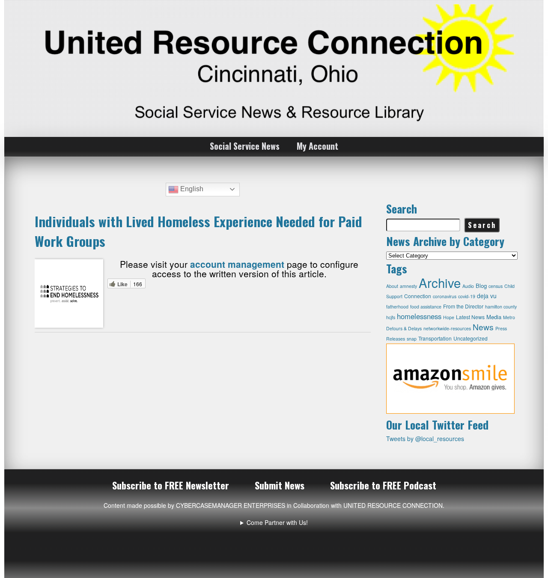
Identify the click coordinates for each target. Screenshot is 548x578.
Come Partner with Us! (277, 522)
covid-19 (466, 296)
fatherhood (397, 306)
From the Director (463, 306)
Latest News (470, 316)
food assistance (425, 306)
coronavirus (444, 296)
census (495, 286)
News (483, 326)
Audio (468, 286)
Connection (417, 295)
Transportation (435, 338)
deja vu (487, 295)
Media (493, 317)
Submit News (279, 485)
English (191, 189)
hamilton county (501, 306)
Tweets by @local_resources (425, 438)
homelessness (419, 316)
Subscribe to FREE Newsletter (170, 485)
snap (412, 338)
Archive (440, 282)
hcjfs (390, 317)
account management (237, 264)
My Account (317, 145)
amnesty (408, 286)
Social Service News (245, 145)
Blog (481, 286)
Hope (448, 317)
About (392, 286)
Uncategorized (470, 338)
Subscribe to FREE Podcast (383, 485)
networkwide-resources (447, 328)
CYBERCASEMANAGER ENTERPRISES (230, 505)
